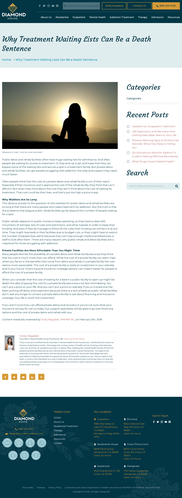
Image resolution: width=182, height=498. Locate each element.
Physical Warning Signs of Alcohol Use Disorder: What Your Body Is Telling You (155, 144)
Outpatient (79, 17)
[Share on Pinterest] (41, 377)
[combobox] (153, 103)
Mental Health (97, 17)
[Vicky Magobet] (9, 350)
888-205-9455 (167, 5)
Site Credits (27, 487)
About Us (46, 17)
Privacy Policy (54, 487)
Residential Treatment (66, 426)
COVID (57, 417)
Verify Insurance (114, 5)
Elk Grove (131, 419)
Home (6, 59)
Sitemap (41, 487)
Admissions (60, 434)
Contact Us (139, 5)
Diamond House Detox (74, 339)
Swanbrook (103, 466)
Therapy (142, 17)
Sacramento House (107, 444)
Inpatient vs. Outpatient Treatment (153, 126)
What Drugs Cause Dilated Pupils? (153, 161)
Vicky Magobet (29, 336)
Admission (157, 17)
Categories (134, 98)
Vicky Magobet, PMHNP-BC (58, 319)
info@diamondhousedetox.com (25, 433)
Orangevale (132, 466)
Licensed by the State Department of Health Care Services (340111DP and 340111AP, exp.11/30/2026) (112, 487)
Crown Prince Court (137, 444)
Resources (174, 17)
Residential (62, 17)
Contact (58, 443)
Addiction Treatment (122, 17)
